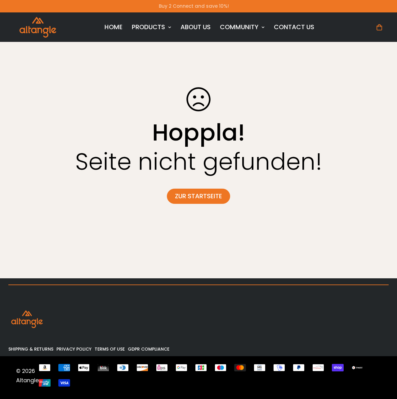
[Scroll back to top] (384, 365)
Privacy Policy (73, 349)
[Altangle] (38, 27)
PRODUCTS (148, 27)
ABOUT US (196, 27)
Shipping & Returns (30, 349)
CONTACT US (294, 27)
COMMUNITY (239, 27)
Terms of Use (110, 349)
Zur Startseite (198, 196)
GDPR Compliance (148, 349)
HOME (114, 27)
